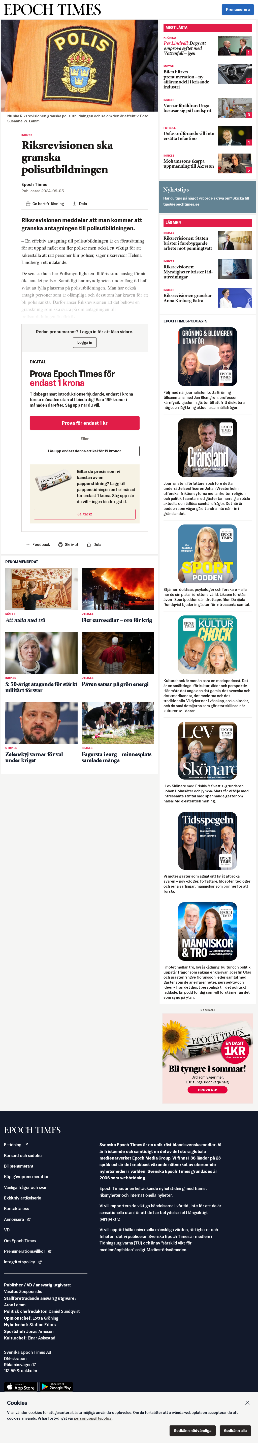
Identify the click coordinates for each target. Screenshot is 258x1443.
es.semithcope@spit (181, 204)
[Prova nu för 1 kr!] (208, 1058)
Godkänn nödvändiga (192, 1430)
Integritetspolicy (19, 1261)
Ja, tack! (84, 514)
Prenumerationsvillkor (24, 1251)
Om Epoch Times (20, 1240)
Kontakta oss (16, 1208)
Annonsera (14, 1219)
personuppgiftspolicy (93, 1418)
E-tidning (12, 1144)
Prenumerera (238, 9)
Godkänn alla (235, 1430)
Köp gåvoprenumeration (26, 1176)
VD (7, 1229)
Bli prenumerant (19, 1166)
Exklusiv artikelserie (22, 1197)
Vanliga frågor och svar (25, 1187)
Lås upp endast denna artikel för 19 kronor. (85, 451)
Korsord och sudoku (23, 1155)
